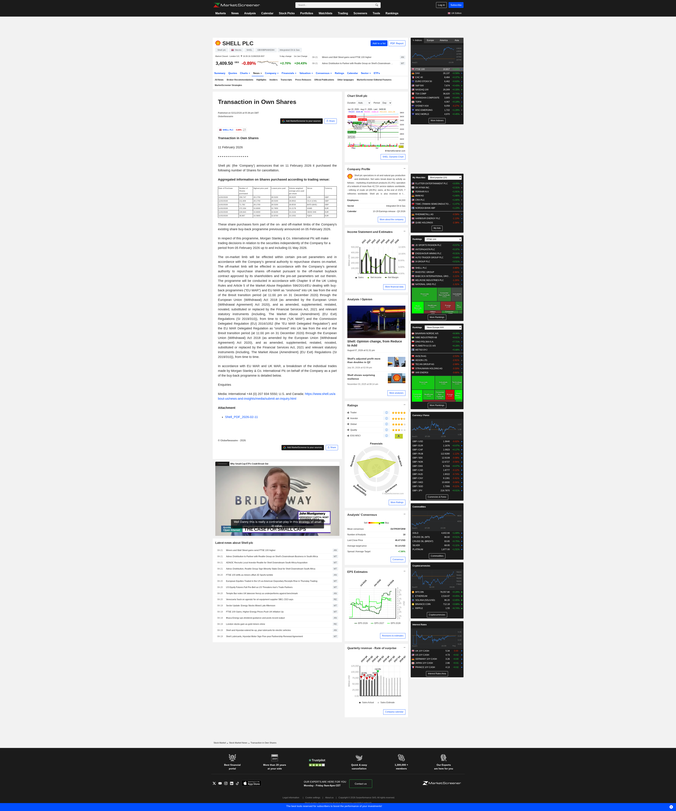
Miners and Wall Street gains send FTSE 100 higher (346, 57)
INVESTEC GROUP (424, 272)
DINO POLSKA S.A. (424, 342)
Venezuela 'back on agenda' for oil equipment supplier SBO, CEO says (259, 599)
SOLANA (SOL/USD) (425, 600)
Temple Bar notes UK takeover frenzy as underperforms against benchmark (262, 593)
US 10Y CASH (422, 655)
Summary (219, 73)
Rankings (392, 13)
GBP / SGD (417, 486)
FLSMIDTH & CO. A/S (425, 346)
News (235, 13)
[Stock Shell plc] (244, 129)
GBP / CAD (417, 470)
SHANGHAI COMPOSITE (427, 98)
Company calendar (394, 712)
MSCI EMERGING (424, 110)
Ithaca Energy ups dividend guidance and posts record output (255, 618)
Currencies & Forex (437, 497)
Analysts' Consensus (362, 514)
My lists (437, 228)
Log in (441, 5)
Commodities (419, 507)
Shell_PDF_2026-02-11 (241, 417)
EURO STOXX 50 (423, 81)
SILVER (416, 545)
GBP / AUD (417, 474)
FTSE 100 (420, 69)
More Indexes (437, 120)
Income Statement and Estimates (370, 231)
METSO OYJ (421, 350)
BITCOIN (419, 592)
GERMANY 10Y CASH (426, 659)
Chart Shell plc (357, 95)
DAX (417, 73)
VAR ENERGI (421, 372)
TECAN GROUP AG (424, 364)
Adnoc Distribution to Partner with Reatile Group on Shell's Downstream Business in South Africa (358, 63)
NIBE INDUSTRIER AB (426, 337)
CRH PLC (420, 200)
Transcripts (286, 80)
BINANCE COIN (423, 604)
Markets (220, 13)
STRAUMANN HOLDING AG (428, 368)
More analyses (396, 393)
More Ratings (397, 502)
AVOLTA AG (420, 356)
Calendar (267, 13)
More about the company (391, 219)
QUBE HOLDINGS (424, 222)
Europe (430, 40)
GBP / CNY (417, 478)
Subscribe (456, 5)
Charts (244, 73)
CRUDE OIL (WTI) (421, 537)
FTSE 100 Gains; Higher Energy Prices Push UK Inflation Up (255, 612)
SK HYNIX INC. (422, 187)
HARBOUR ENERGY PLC (427, 218)
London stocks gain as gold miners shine (245, 624)
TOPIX (418, 102)
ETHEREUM (421, 596)
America (444, 40)
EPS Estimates (357, 571)
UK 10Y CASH (422, 651)
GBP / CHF (417, 449)
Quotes (232, 73)
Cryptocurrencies (421, 566)
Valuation (305, 73)
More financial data (394, 287)
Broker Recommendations (240, 80)
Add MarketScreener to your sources (303, 121)
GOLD (415, 533)
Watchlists (325, 13)
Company (271, 73)
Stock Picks (287, 13)
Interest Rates (419, 624)
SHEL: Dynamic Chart (393, 157)
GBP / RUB (417, 454)
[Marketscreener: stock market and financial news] (236, 5)
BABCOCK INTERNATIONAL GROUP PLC (433, 276)
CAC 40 (419, 77)
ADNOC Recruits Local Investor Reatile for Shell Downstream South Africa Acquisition (267, 562)
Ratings (339, 73)
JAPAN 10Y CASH (424, 663)
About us (329, 797)
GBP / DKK (417, 466)
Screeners (360, 13)
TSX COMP (420, 93)
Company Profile (358, 169)
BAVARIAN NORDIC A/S (426, 333)
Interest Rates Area (437, 673)
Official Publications (324, 80)
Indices (418, 40)
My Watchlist (418, 177)
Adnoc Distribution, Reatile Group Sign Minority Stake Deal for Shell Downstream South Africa (270, 569)
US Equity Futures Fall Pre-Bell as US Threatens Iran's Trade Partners (259, 587)
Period (377, 103)
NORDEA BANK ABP (425, 208)
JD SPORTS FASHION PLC (428, 245)
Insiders (274, 80)
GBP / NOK (417, 462)
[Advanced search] (377, 5)
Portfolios (306, 13)
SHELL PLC (421, 268)
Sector (365, 73)
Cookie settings (312, 797)
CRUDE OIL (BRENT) (422, 541)
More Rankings (437, 317)
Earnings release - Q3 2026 (392, 211)
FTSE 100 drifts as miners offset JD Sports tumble (249, 575)
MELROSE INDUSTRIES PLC (429, 280)
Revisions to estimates (392, 635)
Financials (288, 73)
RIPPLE (419, 608)
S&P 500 (419, 85)
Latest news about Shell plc (234, 542)
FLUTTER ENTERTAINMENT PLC (431, 183)
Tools (376, 13)
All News (219, 80)
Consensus (323, 73)
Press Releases (303, 80)
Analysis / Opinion (360, 299)
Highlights (261, 80)
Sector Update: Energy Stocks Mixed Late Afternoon (250, 605)
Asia (457, 40)
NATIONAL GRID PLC (425, 284)
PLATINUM (417, 549)
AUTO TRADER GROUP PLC (429, 257)
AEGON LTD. (421, 360)
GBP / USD (417, 441)
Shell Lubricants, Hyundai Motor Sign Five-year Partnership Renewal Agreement (264, 636)
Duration (351, 103)
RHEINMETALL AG (424, 214)
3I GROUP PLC (422, 261)
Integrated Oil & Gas (395, 206)
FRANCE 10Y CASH (425, 667)
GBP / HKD (417, 482)
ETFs (377, 73)
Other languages (345, 80)
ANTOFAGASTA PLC (425, 249)
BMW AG (419, 195)
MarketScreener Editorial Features (374, 80)
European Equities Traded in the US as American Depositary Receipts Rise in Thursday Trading (271, 581)
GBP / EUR (417, 445)
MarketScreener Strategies (228, 85)
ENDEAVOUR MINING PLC (428, 253)
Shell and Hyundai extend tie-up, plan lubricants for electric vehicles (258, 630)
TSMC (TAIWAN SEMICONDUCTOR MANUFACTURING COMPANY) (433, 204)
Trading (343, 13)
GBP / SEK (417, 458)
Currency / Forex (420, 415)
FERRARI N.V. (422, 191)
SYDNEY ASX (422, 106)
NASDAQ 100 (421, 89)
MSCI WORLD (422, 114)
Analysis (250, 13)
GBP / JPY (417, 490)
